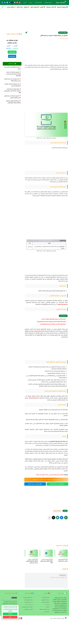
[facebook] (2, 2)
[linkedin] (5, 2)
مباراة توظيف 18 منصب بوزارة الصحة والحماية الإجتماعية (53, 324)
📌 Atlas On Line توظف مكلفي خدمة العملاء (12, 68)
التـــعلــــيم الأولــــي (28, 609)
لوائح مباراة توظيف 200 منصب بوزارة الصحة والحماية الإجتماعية (51, 321)
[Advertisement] (34, 21)
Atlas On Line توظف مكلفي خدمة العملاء (63, 560)
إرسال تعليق (62, 575)
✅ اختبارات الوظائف (51, 7)
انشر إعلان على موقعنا (44, 609)
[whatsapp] (15, 2)
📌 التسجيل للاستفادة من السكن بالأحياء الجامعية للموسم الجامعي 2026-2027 (13, 74)
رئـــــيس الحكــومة (28, 602)
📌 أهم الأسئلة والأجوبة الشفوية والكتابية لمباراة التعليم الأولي (13, 102)
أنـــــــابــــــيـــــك (28, 604)
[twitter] (12, 2)
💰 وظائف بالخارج (11, 7)
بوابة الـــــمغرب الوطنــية (27, 606)
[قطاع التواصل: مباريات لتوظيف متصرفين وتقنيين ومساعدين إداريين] (31, 553)
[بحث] (2, 7)
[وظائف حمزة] (61, 2)
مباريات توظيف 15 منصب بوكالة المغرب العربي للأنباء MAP (46, 561)
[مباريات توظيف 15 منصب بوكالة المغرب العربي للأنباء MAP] (46, 553)
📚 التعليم (42, 7)
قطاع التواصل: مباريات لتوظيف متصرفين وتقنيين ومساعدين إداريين (32, 561)
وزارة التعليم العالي (28, 599)
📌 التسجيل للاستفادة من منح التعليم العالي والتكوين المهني (12, 97)
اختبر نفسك (46, 611)
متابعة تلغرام (12, 56)
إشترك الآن (10, 614)
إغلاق (10, 617)
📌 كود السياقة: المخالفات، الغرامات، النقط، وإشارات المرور (13, 85)
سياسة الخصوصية (48, 2)
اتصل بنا (25, 2)
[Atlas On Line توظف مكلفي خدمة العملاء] (61, 553)
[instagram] (20, 2)
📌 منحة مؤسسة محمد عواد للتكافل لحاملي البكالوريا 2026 (12, 80)
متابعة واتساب (12, 52)
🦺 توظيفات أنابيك (34, 7)
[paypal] (10, 2)
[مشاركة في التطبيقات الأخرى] (49, 517)
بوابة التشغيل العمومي (27, 597)
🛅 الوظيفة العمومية (62, 7)
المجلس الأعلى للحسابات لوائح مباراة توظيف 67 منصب (53, 319)
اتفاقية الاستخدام (38, 2)
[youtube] (17, 2)
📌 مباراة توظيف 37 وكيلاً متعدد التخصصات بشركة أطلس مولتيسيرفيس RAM (12, 91)
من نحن (30, 2)
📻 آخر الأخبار (20, 7)
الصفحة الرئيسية (45, 597)
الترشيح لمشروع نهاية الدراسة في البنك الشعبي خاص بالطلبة (50, 475)
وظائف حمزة (53, 618)
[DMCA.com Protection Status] (13, 598)
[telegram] (7, 2)
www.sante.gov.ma (63, 304)
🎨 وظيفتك (26, 7)
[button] (61, 517)
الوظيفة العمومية (63, 33)
